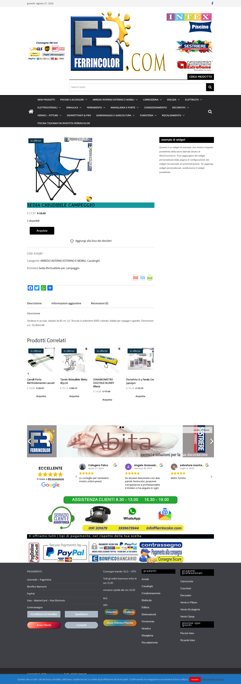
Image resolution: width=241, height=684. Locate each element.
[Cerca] (210, 87)
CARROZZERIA (150, 99)
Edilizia (145, 607)
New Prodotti (46, 99)
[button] (85, 99)
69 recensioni (56, 479)
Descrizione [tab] (34, 303)
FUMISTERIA (146, 115)
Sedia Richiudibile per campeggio (59, 268)
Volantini (111, 612)
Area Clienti (44, 625)
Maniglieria (147, 635)
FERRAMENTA (94, 107)
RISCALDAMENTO (171, 115)
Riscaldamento (150, 642)
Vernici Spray (187, 616)
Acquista (42, 230)
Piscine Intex (187, 633)
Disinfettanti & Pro (79, 115)
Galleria (129, 612)
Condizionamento (151, 593)
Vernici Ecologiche (190, 609)
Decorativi (185, 595)
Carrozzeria (186, 581)
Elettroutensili (149, 614)
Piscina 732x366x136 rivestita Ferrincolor (64, 123)
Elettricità (146, 600)
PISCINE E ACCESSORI (72, 99)
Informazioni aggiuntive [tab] (66, 303)
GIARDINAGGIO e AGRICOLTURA (113, 115)
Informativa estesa (212, 679)
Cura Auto (185, 588)
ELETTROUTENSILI (47, 107)
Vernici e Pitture (188, 602)
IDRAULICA (72, 107)
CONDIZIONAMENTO (155, 107)
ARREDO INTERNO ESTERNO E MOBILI (113, 99)
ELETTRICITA (192, 99)
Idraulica (146, 628)
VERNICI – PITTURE (48, 115)
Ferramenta (148, 621)
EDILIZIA (171, 99)
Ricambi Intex (187, 640)
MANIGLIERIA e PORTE (123, 107)
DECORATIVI (178, 107)
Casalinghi (93, 261)
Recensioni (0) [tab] (99, 303)
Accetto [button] (195, 679)
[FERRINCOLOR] (31, 111)
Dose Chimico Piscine (120, 623)
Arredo (145, 579)
